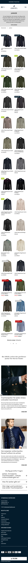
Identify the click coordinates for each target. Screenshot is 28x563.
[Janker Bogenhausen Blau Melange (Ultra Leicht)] (7, 204)
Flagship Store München (6, 530)
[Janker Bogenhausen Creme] (20, 204)
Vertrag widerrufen (5, 524)
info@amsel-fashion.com (9, 507)
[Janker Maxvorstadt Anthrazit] (7, 102)
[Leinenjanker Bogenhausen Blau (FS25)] (20, 305)
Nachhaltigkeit (4, 534)
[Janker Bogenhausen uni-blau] (7, 41)
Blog (2, 536)
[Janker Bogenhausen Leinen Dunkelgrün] (7, 81)
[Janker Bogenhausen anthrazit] (20, 102)
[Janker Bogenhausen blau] (20, 265)
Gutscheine (3, 543)
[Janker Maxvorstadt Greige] (7, 122)
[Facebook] (1, 559)
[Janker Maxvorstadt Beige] (20, 225)
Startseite (3, 27)
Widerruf (3, 517)
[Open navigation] (5, 7)
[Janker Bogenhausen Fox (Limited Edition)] (7, 285)
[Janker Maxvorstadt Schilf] (7, 265)
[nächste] (16, 343)
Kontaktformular (4, 539)
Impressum (3, 513)
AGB (2, 515)
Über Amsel (3, 532)
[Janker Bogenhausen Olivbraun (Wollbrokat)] (7, 305)
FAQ (2, 541)
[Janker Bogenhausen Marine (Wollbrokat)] (7, 163)
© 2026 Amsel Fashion (5, 561)
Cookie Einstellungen (5, 522)
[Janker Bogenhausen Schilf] (7, 143)
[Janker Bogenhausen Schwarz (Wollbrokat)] (20, 143)
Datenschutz (3, 521)
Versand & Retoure (5, 519)
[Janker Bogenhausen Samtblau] (20, 184)
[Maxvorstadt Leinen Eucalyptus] (7, 245)
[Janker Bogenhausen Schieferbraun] (20, 61)
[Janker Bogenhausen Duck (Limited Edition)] (20, 285)
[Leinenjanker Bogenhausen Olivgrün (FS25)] (7, 326)
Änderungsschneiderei (6, 538)
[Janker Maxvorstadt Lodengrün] (20, 81)
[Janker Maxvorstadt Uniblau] (20, 41)
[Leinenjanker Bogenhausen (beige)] (20, 245)
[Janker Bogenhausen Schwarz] (7, 225)
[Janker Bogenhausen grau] (20, 163)
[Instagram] (3, 559)
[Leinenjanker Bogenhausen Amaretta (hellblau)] (20, 326)
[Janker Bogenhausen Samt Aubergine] (7, 184)
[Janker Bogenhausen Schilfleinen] (20, 122)
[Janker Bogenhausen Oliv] (7, 61)
